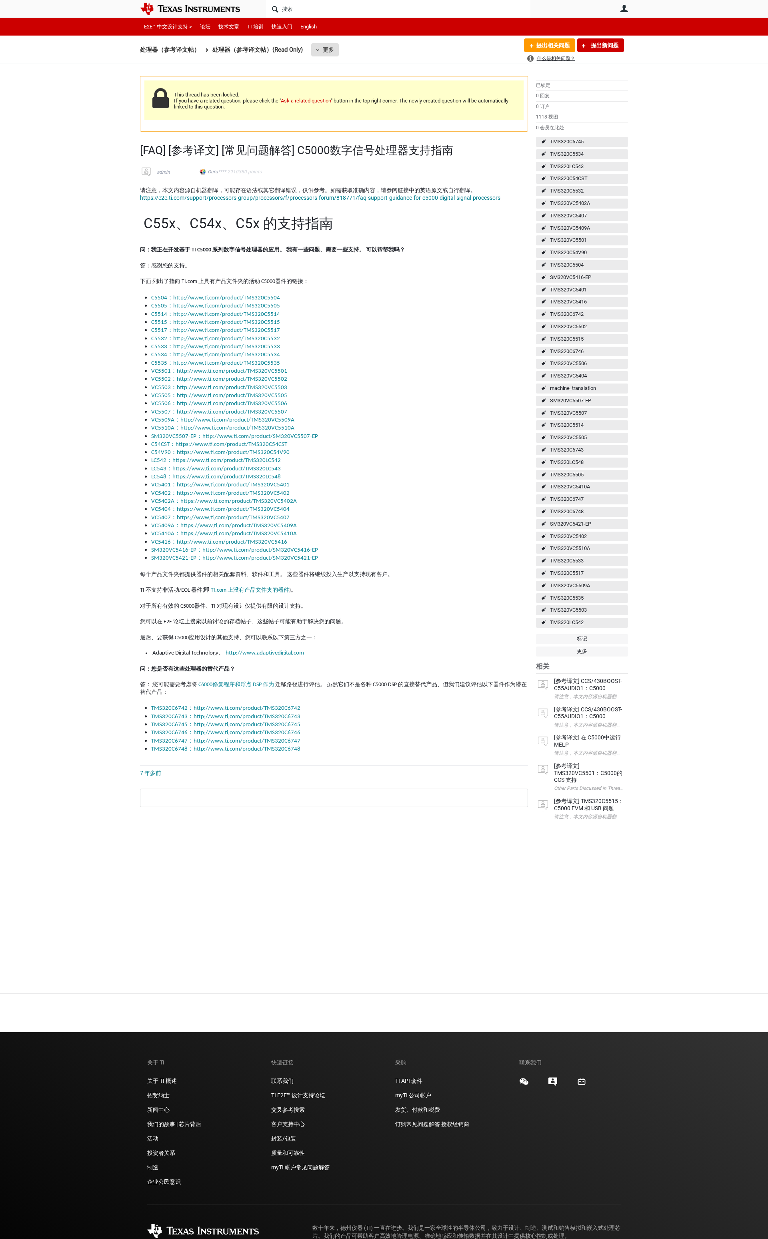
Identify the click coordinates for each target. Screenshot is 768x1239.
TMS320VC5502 (568, 326)
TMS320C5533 (567, 561)
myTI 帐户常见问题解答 (300, 1167)
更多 (328, 49)
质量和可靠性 (288, 1153)
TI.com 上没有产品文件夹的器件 (250, 590)
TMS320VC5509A (570, 585)
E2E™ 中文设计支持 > (168, 27)
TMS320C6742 (567, 314)
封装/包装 (283, 1138)
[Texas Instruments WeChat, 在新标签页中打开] (524, 1084)
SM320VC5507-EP (570, 401)
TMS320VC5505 (568, 437)
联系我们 (282, 1081)
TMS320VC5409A (570, 228)
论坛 (205, 27)
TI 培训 (255, 27)
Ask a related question (306, 101)
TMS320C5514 (567, 425)
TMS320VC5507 (568, 413)
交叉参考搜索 (288, 1109)
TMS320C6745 (567, 142)
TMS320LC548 (567, 462)
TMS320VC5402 (568, 536)
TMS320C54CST (569, 178)
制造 (152, 1167)
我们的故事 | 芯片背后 (174, 1124)
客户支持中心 (288, 1124)
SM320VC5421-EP (570, 524)
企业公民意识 (164, 1182)
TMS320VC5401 (568, 290)
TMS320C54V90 (568, 252)
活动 (152, 1138)
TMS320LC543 (567, 166)
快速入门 (282, 27)
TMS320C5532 (567, 191)
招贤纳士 (158, 1095)
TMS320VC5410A (570, 487)
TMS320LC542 (567, 622)
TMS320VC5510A (570, 548)
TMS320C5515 (567, 339)
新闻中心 (158, 1109)
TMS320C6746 (567, 351)
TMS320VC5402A (570, 203)
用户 (624, 8)
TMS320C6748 (567, 511)
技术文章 (228, 27)
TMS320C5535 (567, 598)
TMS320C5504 (567, 265)
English (308, 27)
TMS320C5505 (567, 475)
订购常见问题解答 (417, 1124)
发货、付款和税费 (417, 1109)
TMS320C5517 (567, 573)
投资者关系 (161, 1153)
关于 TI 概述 (162, 1081)
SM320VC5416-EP (570, 277)
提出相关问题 (553, 45)
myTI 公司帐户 (413, 1095)
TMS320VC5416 (568, 302)
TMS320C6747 (567, 499)
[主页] (196, 8)
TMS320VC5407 (568, 216)
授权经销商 (455, 1124)
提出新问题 (604, 45)
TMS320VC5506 (568, 363)
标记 (582, 639)
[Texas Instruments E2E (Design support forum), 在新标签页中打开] (553, 1084)
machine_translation (573, 388)
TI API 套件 (408, 1081)
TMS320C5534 (567, 154)
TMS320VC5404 (568, 376)
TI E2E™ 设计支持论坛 (298, 1095)
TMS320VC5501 (568, 240)
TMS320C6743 (567, 450)
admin (163, 172)
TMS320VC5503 (568, 610)
